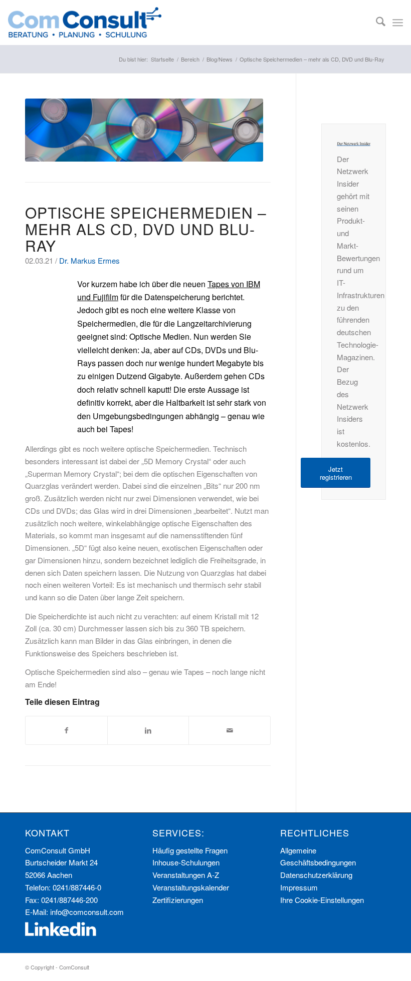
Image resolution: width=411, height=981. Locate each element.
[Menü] (397, 22)
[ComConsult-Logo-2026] (84, 22)
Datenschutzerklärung (316, 874)
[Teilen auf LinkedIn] (148, 730)
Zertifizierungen (177, 899)
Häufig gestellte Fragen (190, 850)
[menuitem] (375, 22)
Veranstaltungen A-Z (185, 874)
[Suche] (375, 22)
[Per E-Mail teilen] (229, 730)
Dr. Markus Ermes (89, 260)
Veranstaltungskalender (190, 887)
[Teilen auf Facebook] (66, 730)
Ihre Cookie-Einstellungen (322, 899)
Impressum (299, 887)
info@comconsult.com (87, 911)
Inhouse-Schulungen (186, 862)
